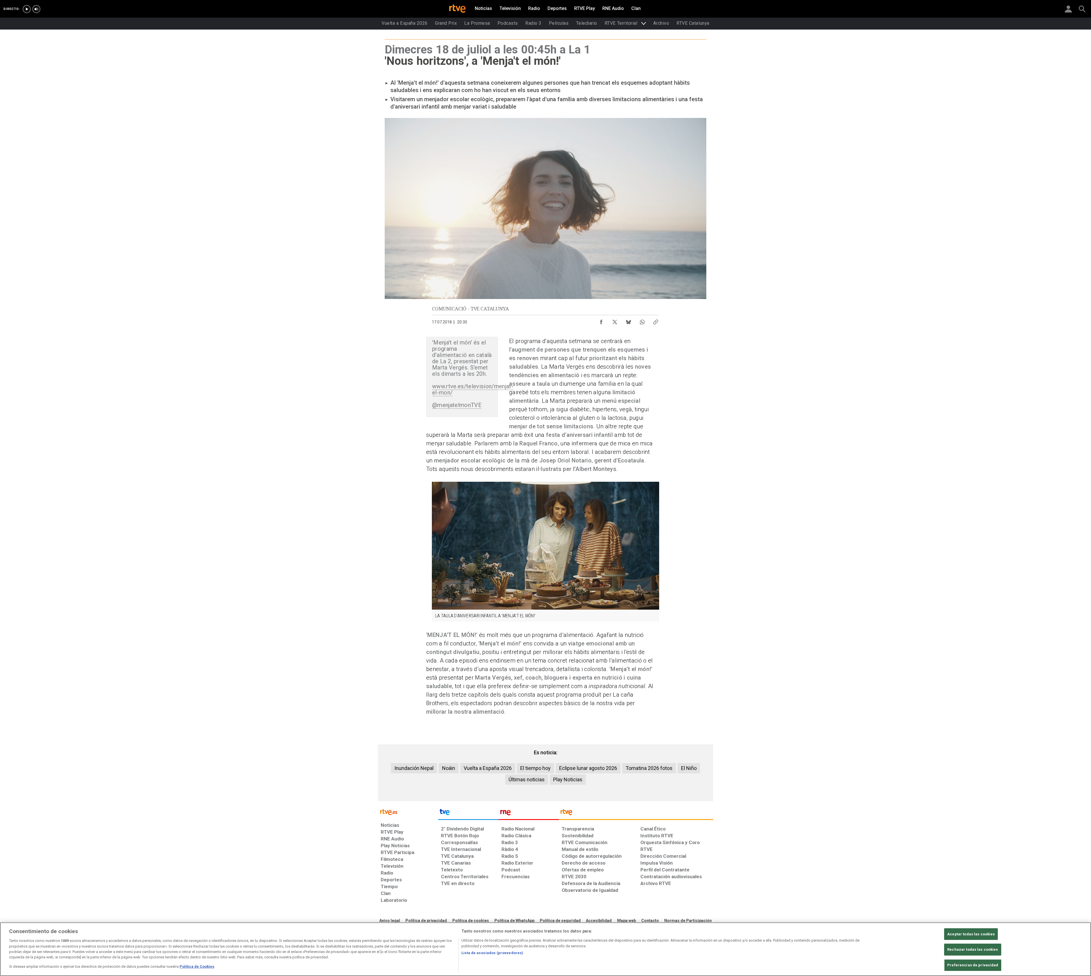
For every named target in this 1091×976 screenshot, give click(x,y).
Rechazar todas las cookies (972, 949)
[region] (545, 949)
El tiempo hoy (535, 768)
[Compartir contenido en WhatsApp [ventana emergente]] (642, 320)
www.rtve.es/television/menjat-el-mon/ (472, 389)
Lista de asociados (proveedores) (492, 953)
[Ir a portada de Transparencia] (636, 813)
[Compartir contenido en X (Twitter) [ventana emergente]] (615, 320)
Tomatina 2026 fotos (649, 768)
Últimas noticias (527, 779)
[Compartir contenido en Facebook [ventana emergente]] (601, 320)
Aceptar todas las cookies (971, 934)
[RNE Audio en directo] (36, 9)
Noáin (448, 768)
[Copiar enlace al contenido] (656, 320)
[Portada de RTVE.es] (457, 9)
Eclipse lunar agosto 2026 (588, 768)
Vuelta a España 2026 (488, 768)
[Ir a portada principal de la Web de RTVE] (408, 811)
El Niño (689, 768)
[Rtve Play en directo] (26, 9)
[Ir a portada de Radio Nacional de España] (529, 813)
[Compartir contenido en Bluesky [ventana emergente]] (628, 320)
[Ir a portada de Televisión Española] (468, 813)
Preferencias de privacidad (972, 965)
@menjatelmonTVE (457, 405)
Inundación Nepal (414, 768)
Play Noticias (567, 779)
